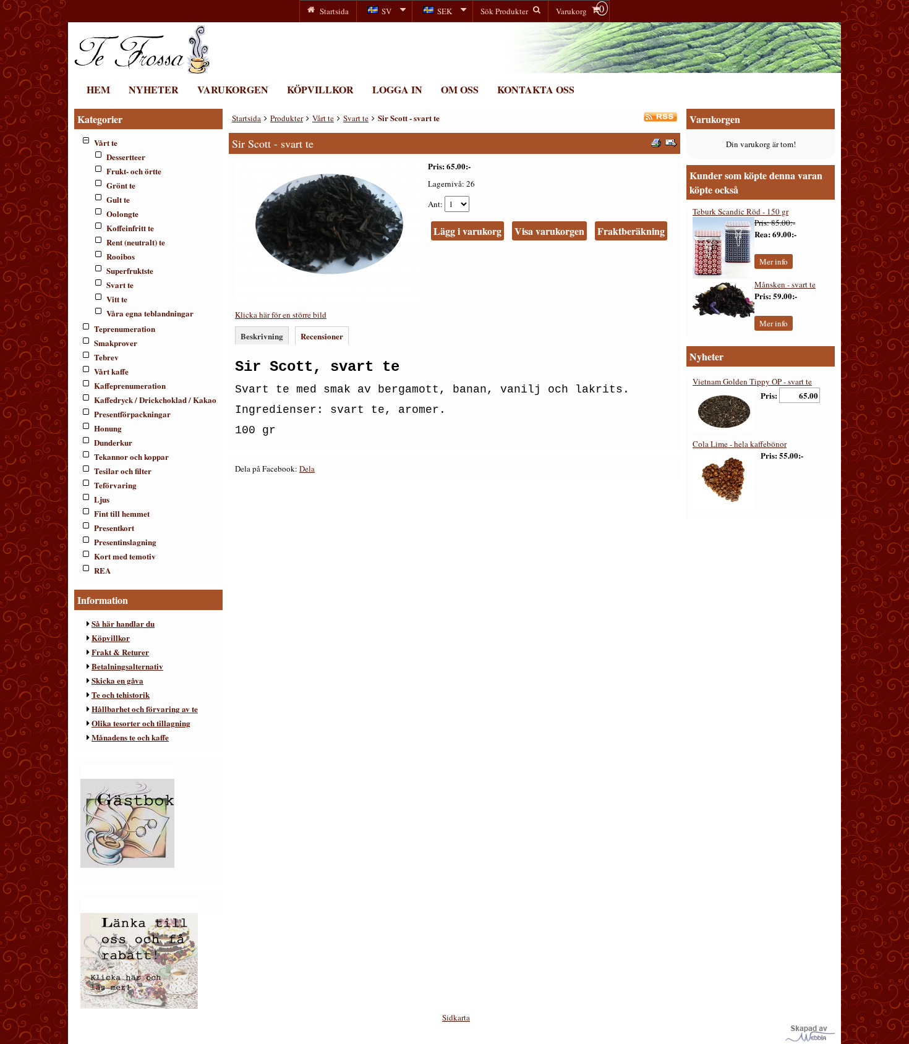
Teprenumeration (124, 328)
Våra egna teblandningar (150, 313)
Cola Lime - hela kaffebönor (740, 443)
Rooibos (120, 256)
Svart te (120, 285)
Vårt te (105, 142)
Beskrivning (262, 336)
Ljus (101, 499)
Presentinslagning (125, 542)
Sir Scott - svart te (409, 118)
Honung (108, 428)
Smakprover (115, 343)
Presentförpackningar (132, 414)
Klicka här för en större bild (280, 314)
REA (102, 570)
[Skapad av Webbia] (810, 1038)
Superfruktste (129, 270)
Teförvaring (115, 485)
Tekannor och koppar (131, 456)
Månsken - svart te (785, 284)
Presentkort (114, 527)
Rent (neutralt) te (135, 242)
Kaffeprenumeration (130, 385)
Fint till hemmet (122, 513)
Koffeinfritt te (130, 228)
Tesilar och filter (123, 471)
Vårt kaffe (111, 371)
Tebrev (106, 357)
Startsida (246, 118)
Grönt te (120, 185)
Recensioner (322, 336)
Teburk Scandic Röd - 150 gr (740, 211)
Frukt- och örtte (133, 171)
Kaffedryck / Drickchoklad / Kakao (155, 399)
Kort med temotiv (125, 556)
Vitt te (116, 299)
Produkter (286, 118)
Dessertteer (125, 157)
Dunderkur (113, 442)
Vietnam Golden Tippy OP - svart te (752, 381)
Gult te (118, 199)
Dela (307, 468)
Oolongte (122, 213)
